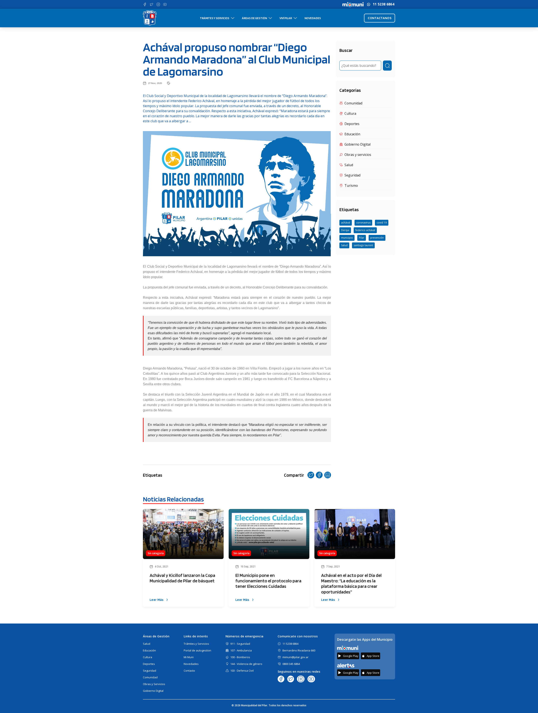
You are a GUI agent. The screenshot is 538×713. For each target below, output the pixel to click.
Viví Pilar (286, 18)
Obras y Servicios (154, 684)
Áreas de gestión (254, 18)
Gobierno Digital (153, 691)
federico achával (365, 230)
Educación (149, 650)
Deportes (149, 664)
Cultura (147, 657)
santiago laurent (363, 245)
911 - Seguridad (240, 644)
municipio (347, 237)
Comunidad (150, 677)
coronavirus (363, 222)
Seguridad (149, 670)
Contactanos (379, 18)
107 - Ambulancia (241, 650)
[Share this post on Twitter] (310, 475)
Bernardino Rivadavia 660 (298, 650)
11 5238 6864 (383, 4)
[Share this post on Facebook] (319, 475)
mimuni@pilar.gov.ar (295, 657)
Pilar (361, 237)
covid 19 (382, 222)
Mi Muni (189, 657)
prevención (377, 237)
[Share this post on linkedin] (327, 475)
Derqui (345, 230)
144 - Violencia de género (246, 664)
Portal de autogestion (197, 650)
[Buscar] (387, 66)
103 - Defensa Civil (242, 670)
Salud (344, 245)
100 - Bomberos (240, 657)
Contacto (189, 670)
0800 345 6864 (291, 664)
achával (345, 222)
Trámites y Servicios (214, 18)
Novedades (313, 18)
